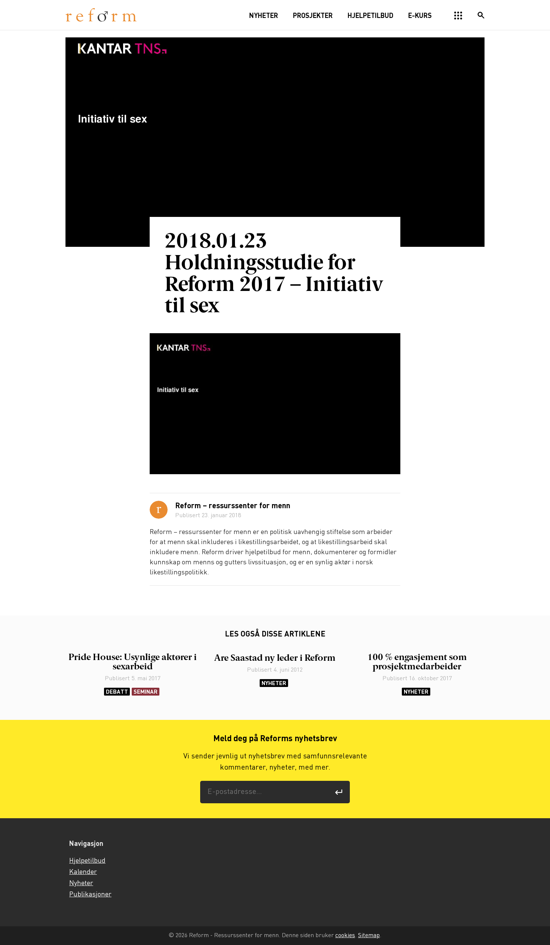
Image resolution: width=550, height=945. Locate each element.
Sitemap (369, 935)
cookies (345, 935)
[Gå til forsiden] (101, 15)
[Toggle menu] (458, 16)
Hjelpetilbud (87, 861)
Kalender (83, 872)
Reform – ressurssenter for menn (232, 506)
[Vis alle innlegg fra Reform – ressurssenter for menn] (159, 510)
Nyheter (274, 683)
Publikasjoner (90, 894)
